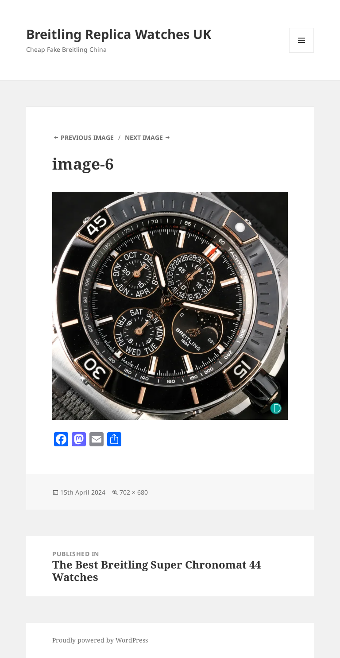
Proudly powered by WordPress (100, 640)
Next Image (144, 137)
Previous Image (87, 137)
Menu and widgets (302, 52)
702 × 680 (134, 492)
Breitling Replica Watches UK (118, 34)
